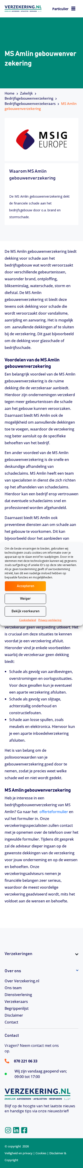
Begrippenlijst (17, 1008)
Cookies (41, 1153)
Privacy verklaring (50, 620)
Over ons (13, 971)
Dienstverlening (18, 994)
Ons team (13, 987)
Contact (11, 1022)
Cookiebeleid (27, 620)
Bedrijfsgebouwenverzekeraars (30, 103)
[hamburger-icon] (73, 9)
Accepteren (25, 586)
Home (10, 93)
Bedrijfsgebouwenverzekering (29, 98)
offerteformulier (53, 811)
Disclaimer (14, 1015)
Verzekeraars (16, 1001)
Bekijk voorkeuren (25, 611)
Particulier (60, 9)
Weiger (25, 598)
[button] (41, 962)
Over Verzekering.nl (22, 980)
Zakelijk (26, 93)
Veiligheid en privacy (19, 1153)
